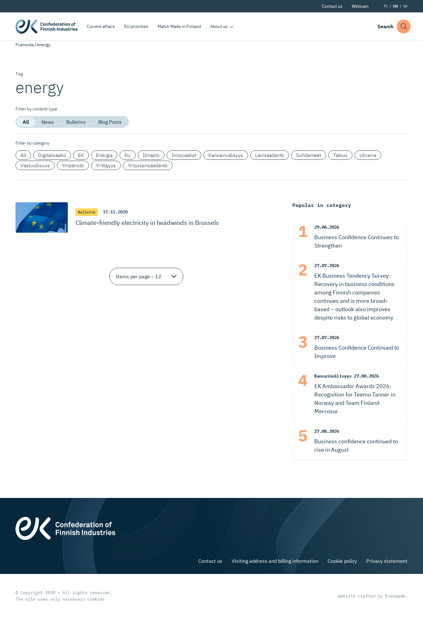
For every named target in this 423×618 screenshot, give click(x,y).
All (26, 122)
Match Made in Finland (179, 26)
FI (386, 6)
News (47, 122)
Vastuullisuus (35, 165)
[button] (404, 27)
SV (405, 6)
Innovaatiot (184, 155)
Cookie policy (342, 561)
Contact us (332, 6)
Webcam (360, 6)
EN (395, 6)
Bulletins (76, 122)
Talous (340, 155)
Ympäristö (73, 165)
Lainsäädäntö (269, 155)
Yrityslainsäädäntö (148, 165)
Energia (104, 155)
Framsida (24, 44)
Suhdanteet (308, 155)
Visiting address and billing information (275, 561)
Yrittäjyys (106, 165)
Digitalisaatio (52, 155)
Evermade (395, 596)
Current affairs (101, 26)
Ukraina (368, 155)
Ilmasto (151, 155)
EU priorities (136, 26)
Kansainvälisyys (225, 155)
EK (81, 155)
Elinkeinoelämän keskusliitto (46, 26)
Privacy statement (387, 561)
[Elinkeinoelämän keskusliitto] (65, 528)
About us (219, 26)
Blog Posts (110, 122)
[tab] (25, 122)
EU (127, 155)
